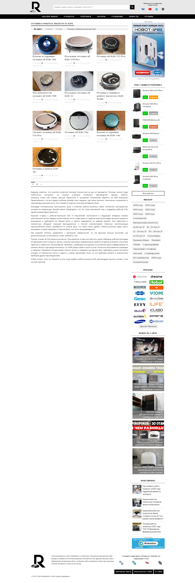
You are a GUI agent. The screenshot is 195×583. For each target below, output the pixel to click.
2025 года (150, 205)
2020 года (156, 258)
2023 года (150, 210)
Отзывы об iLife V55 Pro (111, 56)
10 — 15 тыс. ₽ (153, 227)
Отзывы (148, 16)
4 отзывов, (37, 99)
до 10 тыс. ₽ (138, 227)
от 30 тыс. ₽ (139, 236)
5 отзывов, (69, 63)
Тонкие (136, 244)
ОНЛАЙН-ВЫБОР (50, 16)
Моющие (156, 240)
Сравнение (117, 16)
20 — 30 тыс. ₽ (155, 231)
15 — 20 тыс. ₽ (139, 231)
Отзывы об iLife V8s (76, 132)
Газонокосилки (140, 262)
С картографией (150, 244)
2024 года (138, 210)
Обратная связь (123, 572)
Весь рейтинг (148, 193)
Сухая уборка (153, 236)
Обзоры (101, 16)
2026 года (138, 205)
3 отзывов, (37, 139)
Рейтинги (85, 16)
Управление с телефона (144, 249)
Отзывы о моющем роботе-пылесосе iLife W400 (110, 96)
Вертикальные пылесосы (145, 223)
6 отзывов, (37, 63)
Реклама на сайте (143, 572)
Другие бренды (148, 326)
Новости (133, 16)
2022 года (138, 214)
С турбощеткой (152, 253)
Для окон (137, 253)
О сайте (158, 572)
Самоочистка (139, 218)
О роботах (69, 16)
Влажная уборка (141, 240)
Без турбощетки (141, 258)
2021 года (149, 214)
